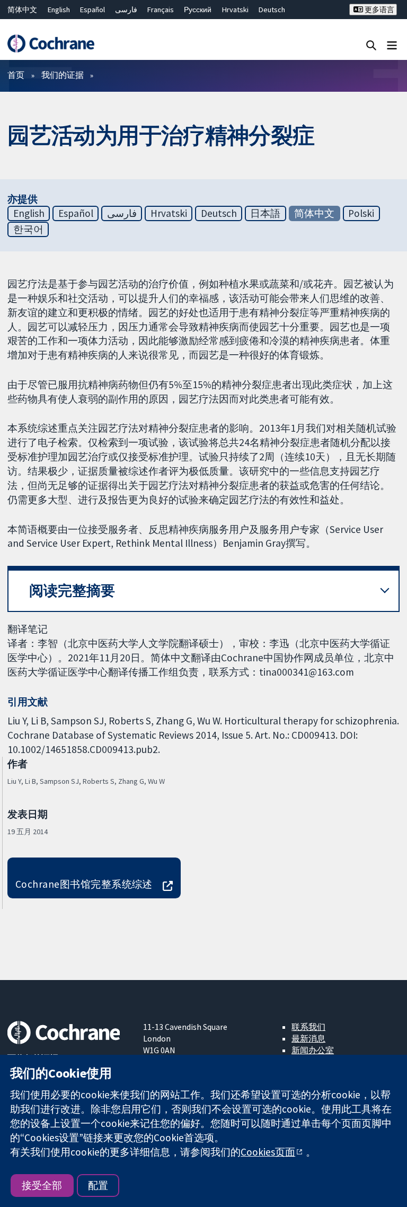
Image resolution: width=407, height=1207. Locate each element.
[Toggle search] (371, 45)
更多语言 (378, 9)
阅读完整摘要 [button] (72, 590)
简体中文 (22, 9)
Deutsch (272, 9)
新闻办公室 (312, 1050)
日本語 (265, 213)
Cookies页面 (268, 1151)
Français (160, 9)
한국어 (28, 229)
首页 (15, 74)
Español (92, 9)
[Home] (50, 43)
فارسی (126, 9)
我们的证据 (62, 74)
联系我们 (308, 1026)
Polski (361, 213)
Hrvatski (235, 9)
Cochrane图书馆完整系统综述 (84, 884)
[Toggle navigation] (392, 45)
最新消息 (308, 1038)
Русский (197, 9)
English (59, 9)
